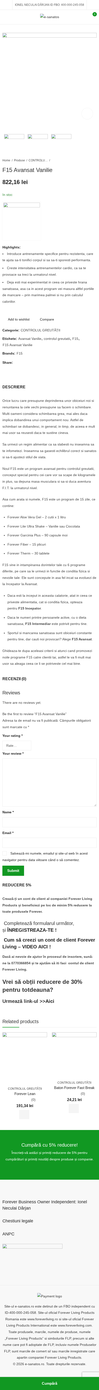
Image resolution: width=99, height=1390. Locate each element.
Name (8, 812)
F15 (75, 339)
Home (6, 160)
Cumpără (49, 1383)
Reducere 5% (16, 885)
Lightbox (87, 113)
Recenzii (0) (14, 679)
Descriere (13, 387)
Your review (13, 753)
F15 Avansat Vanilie (17, 345)
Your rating (12, 736)
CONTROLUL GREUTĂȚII (38, 160)
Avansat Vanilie (29, 339)
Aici (49, 1001)
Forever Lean (24, 1094)
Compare (47, 319)
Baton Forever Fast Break (74, 1088)
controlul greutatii (57, 339)
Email (7, 833)
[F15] (21, 221)
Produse (19, 160)
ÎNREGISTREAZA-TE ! (32, 930)
